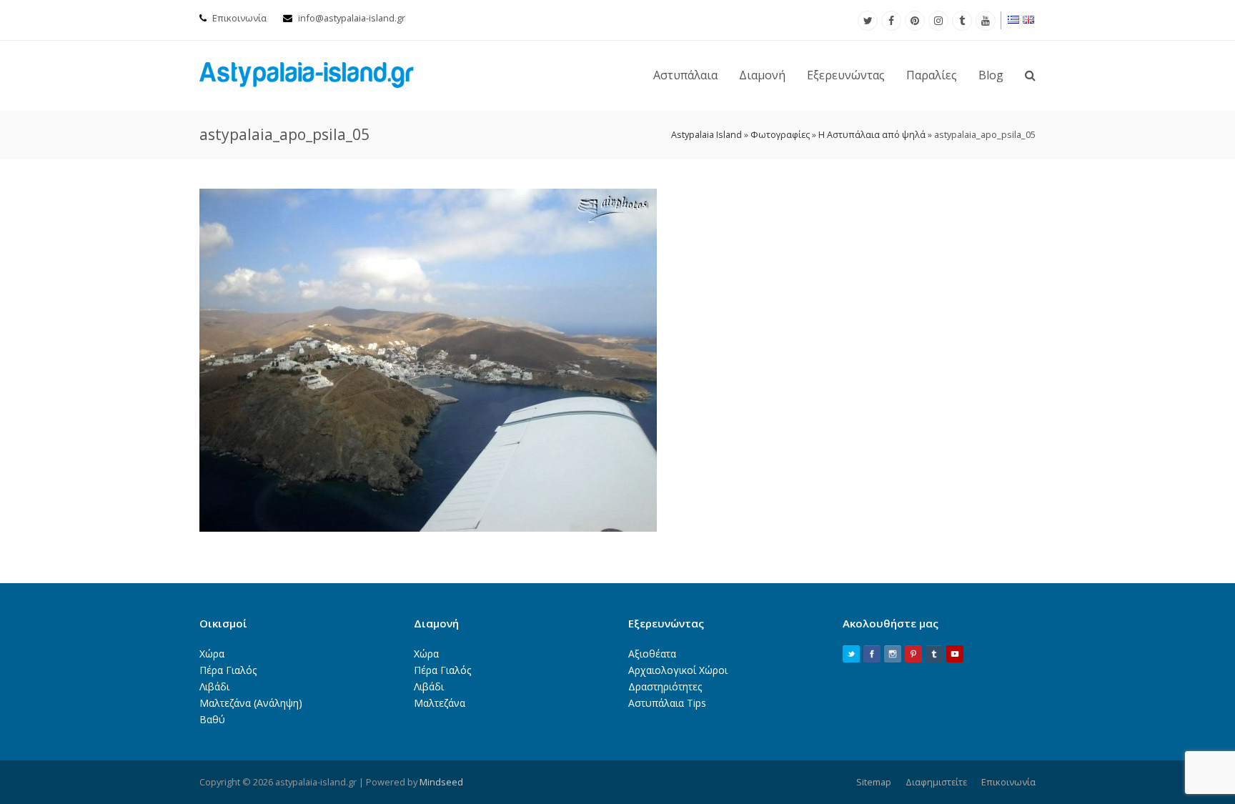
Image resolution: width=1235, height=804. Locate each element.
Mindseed (441, 781)
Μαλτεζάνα (439, 703)
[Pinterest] (915, 21)
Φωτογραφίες (780, 135)
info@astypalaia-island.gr (351, 17)
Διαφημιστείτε (936, 781)
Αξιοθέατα (652, 653)
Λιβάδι (214, 686)
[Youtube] (986, 21)
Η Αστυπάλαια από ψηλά (872, 135)
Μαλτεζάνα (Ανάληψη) (250, 703)
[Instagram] (938, 21)
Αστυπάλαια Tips (667, 703)
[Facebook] (891, 21)
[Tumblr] (962, 21)
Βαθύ (212, 719)
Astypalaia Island (706, 135)
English (1029, 20)
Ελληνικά (1014, 20)
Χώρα (211, 653)
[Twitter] (868, 21)
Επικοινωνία (239, 17)
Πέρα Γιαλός (228, 670)
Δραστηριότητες (665, 686)
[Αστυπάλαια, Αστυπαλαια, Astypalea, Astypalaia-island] (306, 74)
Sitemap (873, 781)
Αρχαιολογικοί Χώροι (678, 670)
